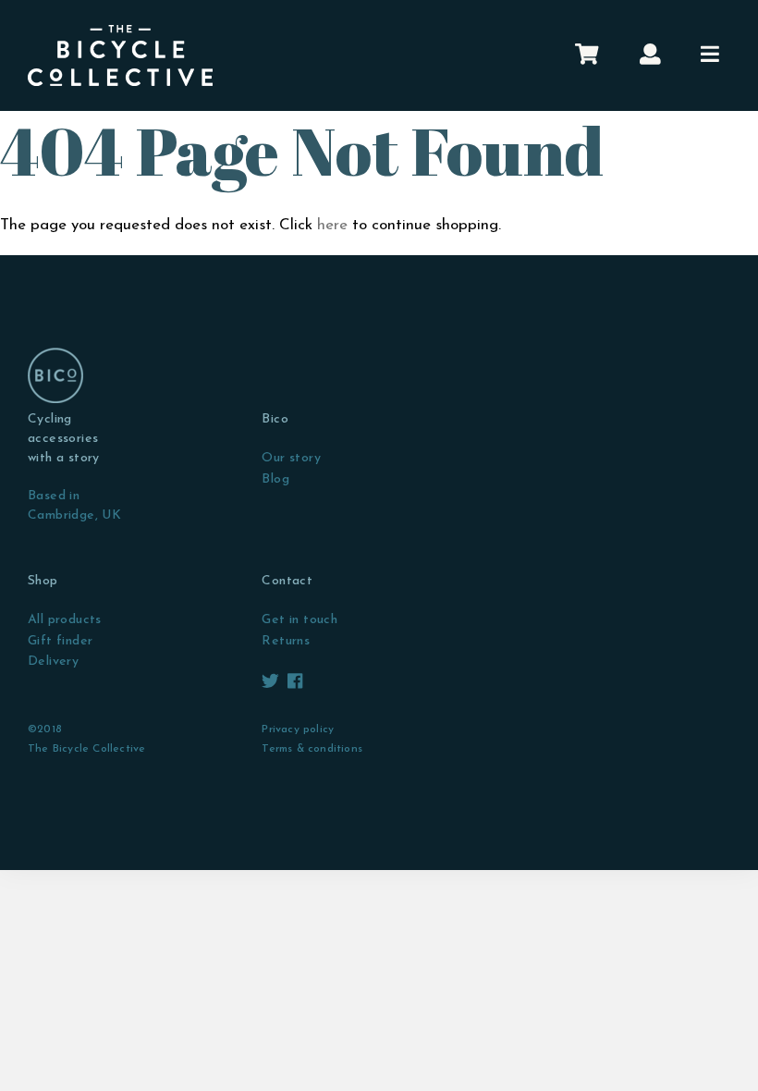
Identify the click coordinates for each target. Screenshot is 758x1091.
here (332, 225)
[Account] (650, 55)
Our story (291, 458)
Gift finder (60, 641)
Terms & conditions (312, 748)
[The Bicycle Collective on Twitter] (272, 683)
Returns (286, 641)
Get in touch (299, 620)
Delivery (53, 661)
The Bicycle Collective (86, 748)
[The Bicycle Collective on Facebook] (294, 683)
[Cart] (586, 55)
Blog (275, 479)
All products (65, 620)
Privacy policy (298, 729)
